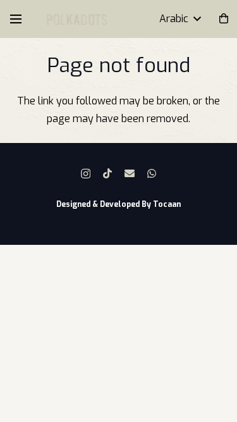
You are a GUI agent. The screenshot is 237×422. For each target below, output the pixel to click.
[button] (16, 19)
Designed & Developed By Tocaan (118, 204)
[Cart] (224, 19)
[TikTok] (107, 173)
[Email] (130, 173)
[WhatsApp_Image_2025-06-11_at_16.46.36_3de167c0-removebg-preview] (77, 19)
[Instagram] (85, 174)
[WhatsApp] (151, 173)
